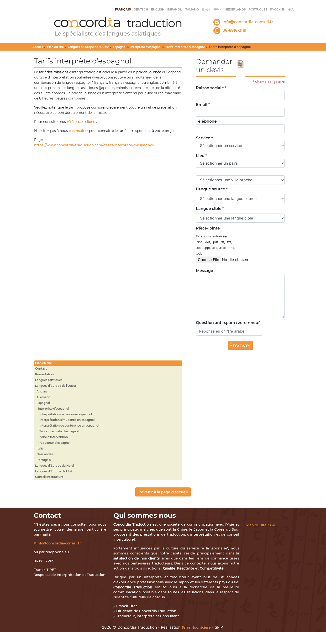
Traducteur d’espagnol (54, 442)
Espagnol (119, 47)
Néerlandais (45, 454)
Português (258, 9)
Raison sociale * (211, 88)
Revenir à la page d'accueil (163, 492)
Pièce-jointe (208, 228)
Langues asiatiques (48, 380)
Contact (41, 368)
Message (203, 270)
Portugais (44, 460)
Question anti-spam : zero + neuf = (229, 322)
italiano (191, 9)
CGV (271, 525)
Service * (204, 138)
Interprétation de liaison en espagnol (65, 414)
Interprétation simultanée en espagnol (67, 420)
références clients (81, 122)
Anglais (42, 391)
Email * (203, 104)
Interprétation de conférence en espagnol (69, 425)
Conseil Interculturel (49, 477)
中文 (291, 9)
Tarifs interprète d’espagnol (185, 47)
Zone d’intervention (53, 437)
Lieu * (201, 155)
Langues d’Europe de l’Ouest (88, 47)
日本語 (206, 9)
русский (277, 9)
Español (174, 9)
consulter (80, 131)
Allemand (43, 397)
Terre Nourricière (196, 627)
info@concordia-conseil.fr (59, 543)
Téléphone (206, 121)
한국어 (217, 9)
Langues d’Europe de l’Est (53, 471)
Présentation (44, 374)
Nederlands (235, 9)
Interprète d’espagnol (145, 47)
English (157, 9)
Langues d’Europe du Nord (54, 465)
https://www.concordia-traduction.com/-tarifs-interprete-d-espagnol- (94, 145)
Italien (41, 448)
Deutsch (141, 9)
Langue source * (212, 189)
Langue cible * (210, 208)
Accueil (37, 47)
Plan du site (55, 47)
